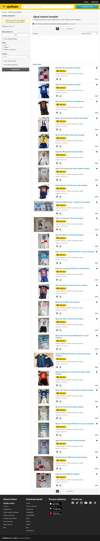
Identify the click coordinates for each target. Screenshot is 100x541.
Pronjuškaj (16, 69)
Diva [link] (27, 527)
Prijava (86, 2)
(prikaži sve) (11, 26)
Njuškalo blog (95, 503)
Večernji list (29, 509)
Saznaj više (72, 24)
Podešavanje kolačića (10, 518)
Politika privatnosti (9, 515)
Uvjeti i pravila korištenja (10, 512)
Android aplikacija (55, 508)
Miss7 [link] (28, 518)
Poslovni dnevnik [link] (31, 506)
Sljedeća (70, 29)
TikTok (77, 503)
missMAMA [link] (29, 512)
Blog (4, 527)
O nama (5, 506)
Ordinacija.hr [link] (30, 530)
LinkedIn (90, 503)
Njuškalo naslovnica (10, 6)
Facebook (73, 503)
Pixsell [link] (28, 524)
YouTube (85, 503)
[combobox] (47, 7)
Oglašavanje (7, 509)
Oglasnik (4, 12)
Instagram (81, 503)
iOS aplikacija (55, 504)
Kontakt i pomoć (8, 503)
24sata (28, 503)
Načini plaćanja (8, 521)
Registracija (94, 2)
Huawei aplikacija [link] (55, 513)
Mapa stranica (7, 524)
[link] (57, 79)
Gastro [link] (28, 521)
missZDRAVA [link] (30, 515)
